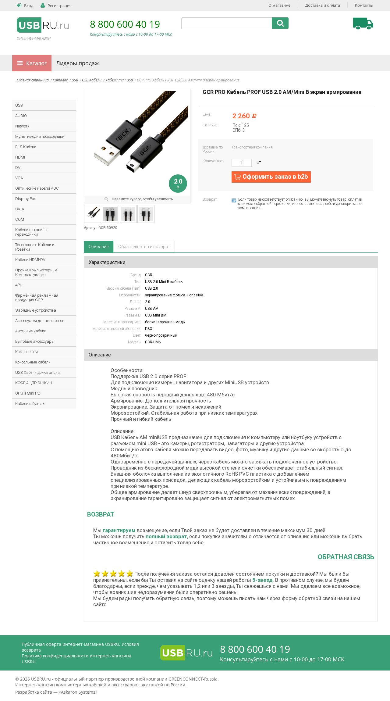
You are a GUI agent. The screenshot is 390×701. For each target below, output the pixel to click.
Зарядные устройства (35, 310)
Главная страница (33, 80)
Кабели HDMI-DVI (30, 259)
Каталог (36, 63)
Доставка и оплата (322, 5)
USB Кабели (92, 80)
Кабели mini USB (119, 80)
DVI (18, 167)
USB (75, 80)
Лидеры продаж (77, 63)
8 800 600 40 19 (125, 23)
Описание (98, 246)
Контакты (364, 5)
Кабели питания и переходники (31, 232)
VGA (19, 178)
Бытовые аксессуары (35, 341)
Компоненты (26, 351)
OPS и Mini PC (27, 393)
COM (19, 219)
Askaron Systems (78, 692)
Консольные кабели (33, 362)
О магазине (279, 5)
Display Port (26, 198)
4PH (19, 285)
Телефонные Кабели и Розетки (34, 247)
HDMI (20, 157)
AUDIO (21, 115)
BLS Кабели (25, 147)
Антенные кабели (30, 331)
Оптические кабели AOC (37, 188)
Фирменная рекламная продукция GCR (36, 297)
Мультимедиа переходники (39, 136)
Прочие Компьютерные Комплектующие (36, 272)
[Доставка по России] (363, 23)
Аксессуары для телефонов (40, 320)
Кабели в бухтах (29, 403)
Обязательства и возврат (144, 246)
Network (22, 126)
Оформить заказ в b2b (275, 176)
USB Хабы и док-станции (37, 372)
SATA (19, 209)
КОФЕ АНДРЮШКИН (33, 383)
